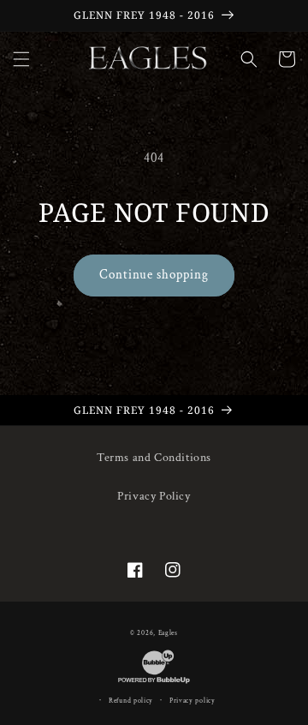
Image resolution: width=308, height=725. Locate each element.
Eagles (168, 633)
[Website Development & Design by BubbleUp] (154, 683)
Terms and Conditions (154, 457)
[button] (21, 59)
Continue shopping (154, 275)
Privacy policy (192, 700)
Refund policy (131, 700)
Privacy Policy (153, 496)
